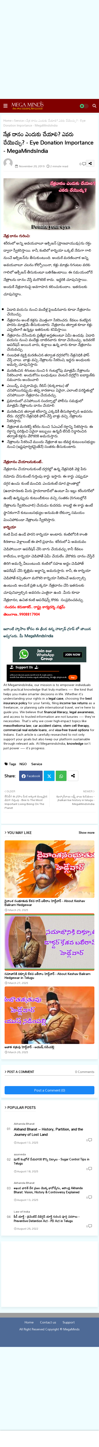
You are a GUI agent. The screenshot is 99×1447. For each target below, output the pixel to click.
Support (69, 1322)
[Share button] (73, 776)
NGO (23, 764)
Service (19, 120)
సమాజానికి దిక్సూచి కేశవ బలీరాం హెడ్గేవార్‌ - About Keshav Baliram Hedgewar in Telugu (47, 976)
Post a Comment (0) (49, 1090)
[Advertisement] (49, 49)
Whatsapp (61, 776)
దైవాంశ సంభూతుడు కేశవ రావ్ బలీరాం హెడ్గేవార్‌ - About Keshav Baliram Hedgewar (45, 903)
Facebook (33, 776)
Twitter (49, 776)
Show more (86, 832)
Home (7, 120)
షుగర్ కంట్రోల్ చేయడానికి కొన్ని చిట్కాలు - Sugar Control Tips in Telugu (51, 1161)
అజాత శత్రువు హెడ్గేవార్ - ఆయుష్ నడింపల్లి (29, 1047)
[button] (5, 106)
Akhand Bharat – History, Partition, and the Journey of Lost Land (48, 1132)
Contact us (48, 1322)
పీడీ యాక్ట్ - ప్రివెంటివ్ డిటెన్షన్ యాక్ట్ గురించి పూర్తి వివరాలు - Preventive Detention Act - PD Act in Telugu (46, 1218)
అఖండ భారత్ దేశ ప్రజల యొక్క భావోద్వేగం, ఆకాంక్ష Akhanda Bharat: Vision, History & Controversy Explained (48, 1190)
